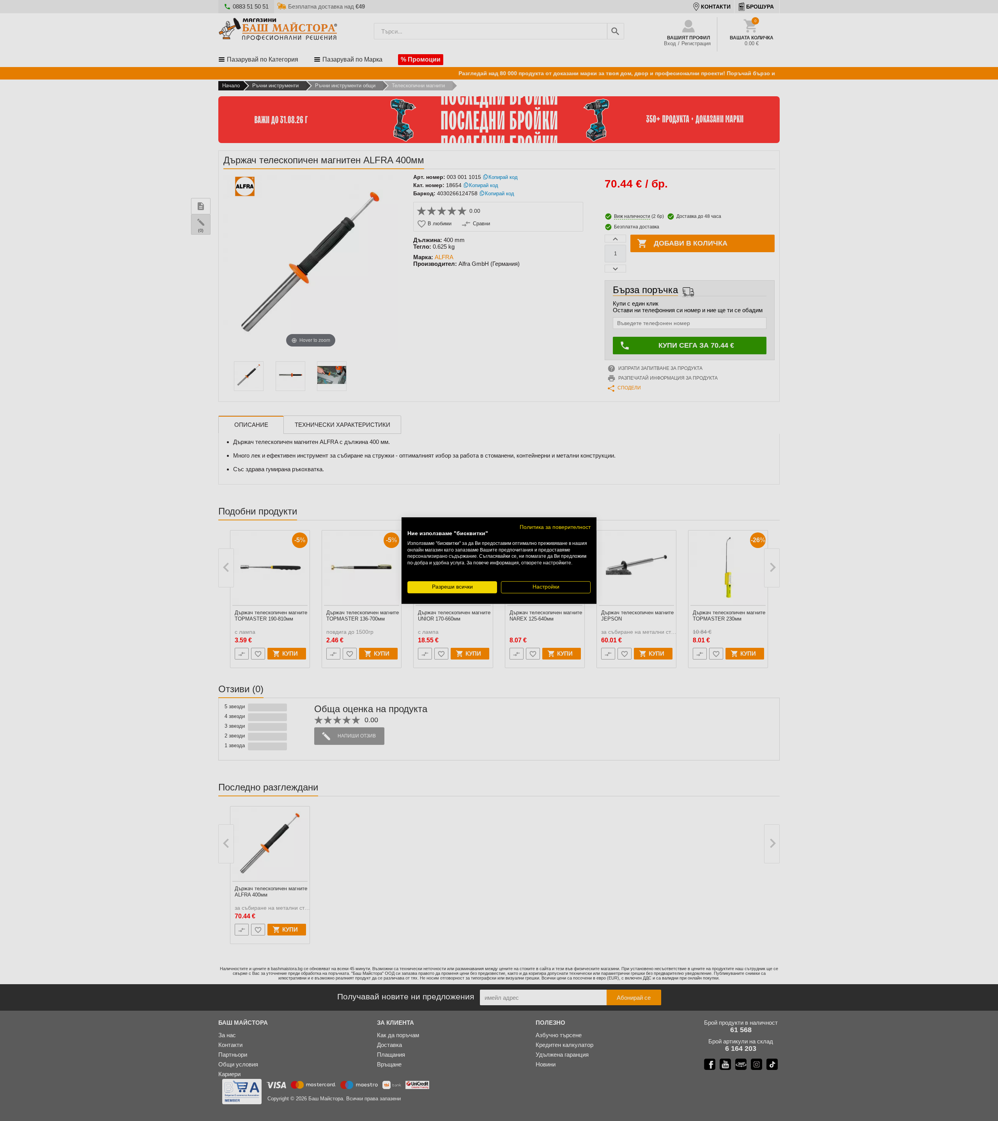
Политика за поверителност (555, 527)
